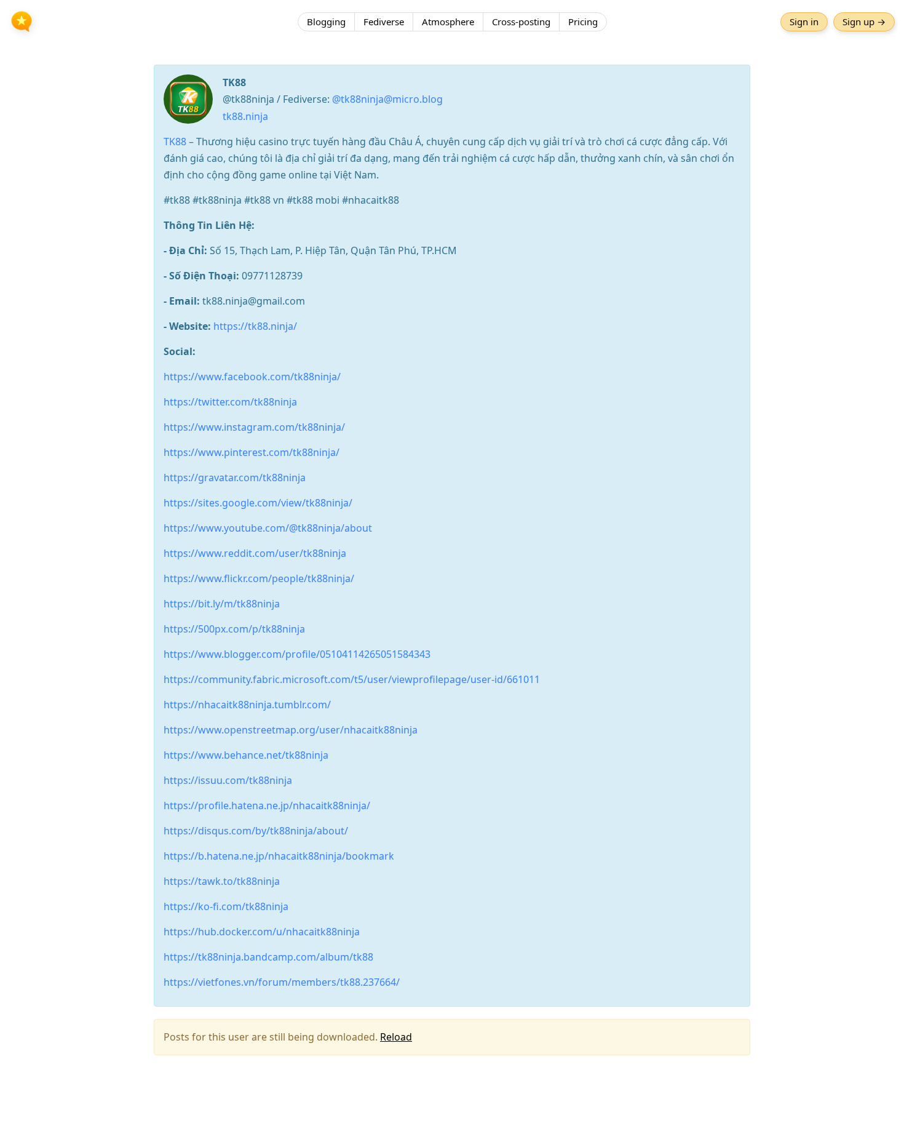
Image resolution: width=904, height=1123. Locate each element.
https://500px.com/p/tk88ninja (234, 629)
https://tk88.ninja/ (255, 326)
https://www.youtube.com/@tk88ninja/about (268, 528)
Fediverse (383, 21)
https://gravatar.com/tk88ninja (235, 477)
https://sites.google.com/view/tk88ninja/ (258, 503)
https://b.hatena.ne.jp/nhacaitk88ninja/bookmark (279, 856)
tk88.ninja (245, 116)
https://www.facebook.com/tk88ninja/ (252, 376)
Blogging (326, 21)
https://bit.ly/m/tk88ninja (222, 603)
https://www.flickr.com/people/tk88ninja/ (259, 578)
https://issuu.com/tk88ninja (228, 780)
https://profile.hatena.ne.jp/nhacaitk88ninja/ (267, 805)
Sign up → (864, 21)
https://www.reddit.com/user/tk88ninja (255, 553)
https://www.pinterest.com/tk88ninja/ (251, 452)
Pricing (583, 21)
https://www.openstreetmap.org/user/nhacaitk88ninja (291, 730)
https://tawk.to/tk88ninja (222, 881)
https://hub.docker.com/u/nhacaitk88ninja (262, 931)
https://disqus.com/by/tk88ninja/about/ (256, 830)
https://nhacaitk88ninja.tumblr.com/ (247, 704)
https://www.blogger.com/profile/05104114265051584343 (297, 654)
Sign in (804, 21)
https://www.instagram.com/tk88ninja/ (254, 427)
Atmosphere (448, 21)
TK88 (175, 141)
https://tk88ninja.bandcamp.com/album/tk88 (268, 957)
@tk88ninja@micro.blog (387, 99)
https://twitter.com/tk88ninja (230, 402)
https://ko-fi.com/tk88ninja (226, 906)
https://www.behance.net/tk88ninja (246, 755)
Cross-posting (521, 21)
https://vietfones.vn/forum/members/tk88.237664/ (282, 982)
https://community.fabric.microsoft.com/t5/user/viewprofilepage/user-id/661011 (352, 679)
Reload (396, 1037)
